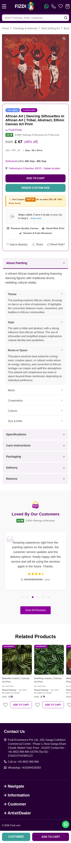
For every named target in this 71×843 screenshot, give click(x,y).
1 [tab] (22, 597)
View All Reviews (35, 610)
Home (5, 28)
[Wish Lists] (60, 6)
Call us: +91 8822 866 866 (23, 761)
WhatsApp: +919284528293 (24, 767)
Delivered (11, 161)
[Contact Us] (54, 6)
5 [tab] (43, 597)
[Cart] (67, 6)
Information (19, 795)
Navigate (16, 786)
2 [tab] (27, 597)
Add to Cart (35, 178)
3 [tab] (33, 597)
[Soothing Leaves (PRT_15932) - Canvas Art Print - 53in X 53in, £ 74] (49, 660)
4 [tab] (38, 597)
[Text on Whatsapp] (46, 6)
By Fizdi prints (8, 686)
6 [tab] (49, 597)
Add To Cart (21, 704)
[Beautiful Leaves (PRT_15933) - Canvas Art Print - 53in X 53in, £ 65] (17, 660)
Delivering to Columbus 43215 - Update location (34, 168)
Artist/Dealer (19, 813)
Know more (36, 218)
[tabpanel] (35, 561)
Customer (17, 804)
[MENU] (4, 6)
